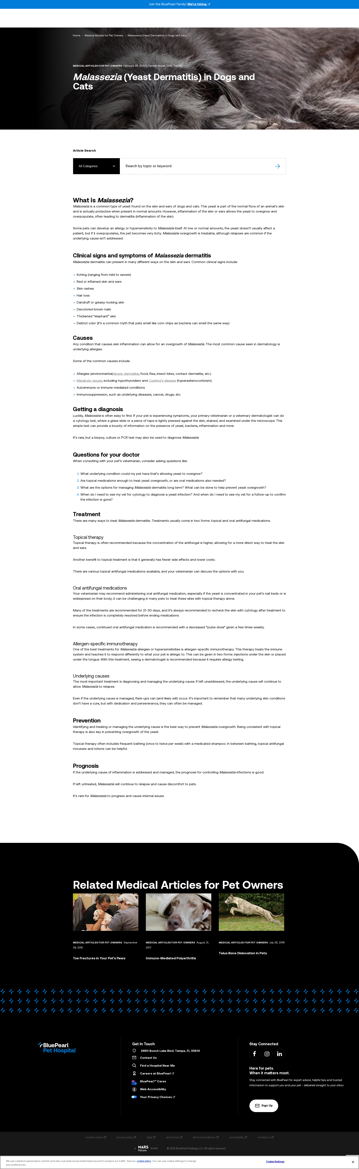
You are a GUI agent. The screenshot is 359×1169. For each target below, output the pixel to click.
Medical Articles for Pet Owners (104, 35)
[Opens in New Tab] (143, 1148)
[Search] (278, 166)
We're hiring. (197, 4)
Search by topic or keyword (148, 166)
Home (76, 35)
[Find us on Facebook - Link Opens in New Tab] (254, 1054)
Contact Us (148, 1057)
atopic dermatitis (126, 374)
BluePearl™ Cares (153, 1081)
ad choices (172, 1137)
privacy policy (125, 1137)
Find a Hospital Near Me (157, 1065)
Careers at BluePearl (155, 1073)
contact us (264, 1137)
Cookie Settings (275, 1162)
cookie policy (144, 1161)
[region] (179, 1162)
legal (149, 1137)
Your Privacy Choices (156, 1097)
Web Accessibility (153, 1089)
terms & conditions (204, 1137)
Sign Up (267, 1105)
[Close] (353, 1162)
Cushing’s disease (162, 381)
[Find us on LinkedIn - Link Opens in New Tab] (279, 1054)
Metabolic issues (89, 381)
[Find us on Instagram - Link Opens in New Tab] (267, 1054)
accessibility (236, 1137)
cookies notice (94, 1137)
